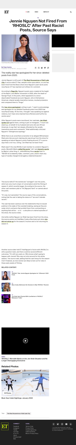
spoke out (5, 123)
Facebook (16, 426)
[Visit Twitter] (57, 424)
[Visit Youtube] (66, 424)
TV (38, 18)
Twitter (15, 430)
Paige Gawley (7, 67)
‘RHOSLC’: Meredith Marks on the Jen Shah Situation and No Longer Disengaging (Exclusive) (24, 360)
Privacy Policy (30, 428)
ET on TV (15, 433)
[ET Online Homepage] (6, 12)
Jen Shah (43, 120)
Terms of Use (29, 426)
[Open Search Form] (71, 12)
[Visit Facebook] (53, 424)
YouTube (15, 432)
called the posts (24, 149)
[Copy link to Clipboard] (48, 68)
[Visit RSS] (70, 424)
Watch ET (46, 12)
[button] (25, 340)
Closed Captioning (31, 430)
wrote (36, 151)
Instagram (16, 428)
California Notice (30, 432)
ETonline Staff (17, 437)
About (15, 435)
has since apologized (12, 107)
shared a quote (43, 149)
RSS (14, 439)
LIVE (28, 12)
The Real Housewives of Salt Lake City (18, 413)
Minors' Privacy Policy (32, 433)
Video (36, 12)
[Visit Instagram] (62, 424)
